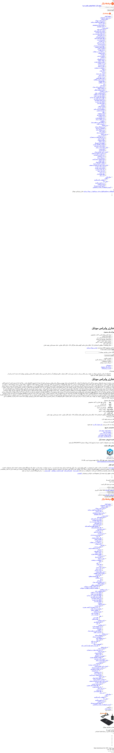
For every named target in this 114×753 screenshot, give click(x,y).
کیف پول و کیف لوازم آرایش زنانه (89, 645)
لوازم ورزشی (101, 135)
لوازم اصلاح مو (101, 115)
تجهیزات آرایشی (101, 110)
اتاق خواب (102, 70)
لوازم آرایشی (101, 106)
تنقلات (106, 178)
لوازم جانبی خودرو (100, 166)
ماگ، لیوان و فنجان (100, 47)
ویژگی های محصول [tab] (106, 367)
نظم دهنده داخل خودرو (92, 685)
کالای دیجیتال (104, 19)
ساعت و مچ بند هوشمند (99, 25)
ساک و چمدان (101, 140)
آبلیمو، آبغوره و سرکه (99, 185)
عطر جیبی (95, 617)
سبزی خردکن (101, 76)
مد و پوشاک (105, 125)
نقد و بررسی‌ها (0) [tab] (106, 368)
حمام (103, 69)
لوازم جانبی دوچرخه (99, 146)
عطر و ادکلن (95, 619)
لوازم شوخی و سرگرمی (98, 159)
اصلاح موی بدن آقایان (99, 94)
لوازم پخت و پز (101, 39)
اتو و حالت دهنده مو (100, 100)
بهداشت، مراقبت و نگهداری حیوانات (89, 588)
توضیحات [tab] (108, 365)
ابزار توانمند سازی (100, 118)
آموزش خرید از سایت (105, 433)
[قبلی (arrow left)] (113, 752)
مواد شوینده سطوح (93, 576)
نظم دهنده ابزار (101, 174)
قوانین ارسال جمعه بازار (104, 435)
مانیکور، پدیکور (94, 610)
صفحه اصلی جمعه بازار (105, 430)
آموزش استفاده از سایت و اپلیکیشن (102, 187)
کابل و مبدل (102, 23)
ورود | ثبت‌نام (110, 10)
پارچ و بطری (101, 50)
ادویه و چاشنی (101, 184)
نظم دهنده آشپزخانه (100, 38)
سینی (97, 536)
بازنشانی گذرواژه (109, 490)
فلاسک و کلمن (101, 48)
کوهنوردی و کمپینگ (100, 143)
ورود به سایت (110, 491)
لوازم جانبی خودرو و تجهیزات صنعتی (98, 165)
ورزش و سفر (104, 134)
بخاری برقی (102, 75)
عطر (103, 112)
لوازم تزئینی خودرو (100, 168)
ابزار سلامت (101, 116)
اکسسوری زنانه (101, 132)
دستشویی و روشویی (99, 67)
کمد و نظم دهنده (100, 78)
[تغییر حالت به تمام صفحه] (111, 751)
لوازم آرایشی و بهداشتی (57, 470)
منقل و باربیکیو (101, 42)
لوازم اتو (102, 85)
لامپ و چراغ (101, 65)
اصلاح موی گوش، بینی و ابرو (97, 97)
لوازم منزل (105, 28)
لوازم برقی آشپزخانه (99, 31)
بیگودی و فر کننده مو (99, 98)
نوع (113, 349)
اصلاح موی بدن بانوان (99, 96)
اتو (104, 84)
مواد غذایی (108, 177)
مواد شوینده (102, 81)
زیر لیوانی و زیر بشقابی (99, 51)
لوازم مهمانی (101, 53)
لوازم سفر (47, 470)
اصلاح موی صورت (100, 101)
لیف (97, 563)
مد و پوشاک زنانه (100, 129)
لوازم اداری (102, 150)
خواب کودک (102, 160)
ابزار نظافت (102, 82)
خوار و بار (105, 181)
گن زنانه (93, 642)
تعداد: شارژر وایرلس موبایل (107, 352)
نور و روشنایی (101, 63)
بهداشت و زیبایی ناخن (99, 109)
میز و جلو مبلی (101, 59)
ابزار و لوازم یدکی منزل (99, 87)
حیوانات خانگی (101, 88)
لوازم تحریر (102, 149)
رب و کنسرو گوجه (100, 183)
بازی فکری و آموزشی (99, 155)
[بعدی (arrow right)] (111, 752)
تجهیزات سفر (101, 138)
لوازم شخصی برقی (100, 93)
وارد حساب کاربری (97, 424)
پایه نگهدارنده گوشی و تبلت (98, 22)
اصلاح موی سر (101, 103)
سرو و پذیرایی (101, 44)
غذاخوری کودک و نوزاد (99, 163)
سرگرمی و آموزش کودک (98, 153)
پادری (103, 72)
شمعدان (103, 57)
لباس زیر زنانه (94, 641)
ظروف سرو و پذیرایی (99, 45)
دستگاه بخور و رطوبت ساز (98, 122)
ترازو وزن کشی (101, 124)
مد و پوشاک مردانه (100, 126)
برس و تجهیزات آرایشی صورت (90, 607)
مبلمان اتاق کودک (100, 162)
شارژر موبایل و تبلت (89, 191)
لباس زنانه (102, 131)
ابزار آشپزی (102, 41)
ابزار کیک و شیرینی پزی (99, 34)
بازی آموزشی (95, 670)
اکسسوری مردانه (100, 128)
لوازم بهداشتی (101, 113)
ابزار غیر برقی (101, 171)
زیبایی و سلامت (104, 91)
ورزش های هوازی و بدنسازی (97, 137)
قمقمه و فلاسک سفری (99, 144)
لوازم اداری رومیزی (93, 664)
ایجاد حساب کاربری (109, 496)
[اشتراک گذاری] (110, 751)
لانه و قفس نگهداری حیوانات (91, 586)
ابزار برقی (102, 175)
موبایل (104, 191)
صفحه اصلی (108, 16)
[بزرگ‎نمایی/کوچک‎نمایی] (113, 751)
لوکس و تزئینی (101, 56)
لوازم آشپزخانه (101, 29)
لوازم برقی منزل (100, 73)
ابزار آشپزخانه (101, 35)
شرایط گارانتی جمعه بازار (104, 436)
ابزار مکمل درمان (100, 119)
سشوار (103, 104)
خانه (113, 191)
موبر (97, 623)
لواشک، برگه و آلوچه (99, 180)
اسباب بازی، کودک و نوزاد (101, 152)
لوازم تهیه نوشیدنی (100, 32)
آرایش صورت (101, 107)
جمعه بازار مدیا (107, 432)
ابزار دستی (102, 172)
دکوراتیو (103, 54)
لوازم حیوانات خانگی (99, 90)
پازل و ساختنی (101, 156)
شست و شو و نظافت (99, 79)
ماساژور (102, 121)
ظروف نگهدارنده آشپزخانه (91, 526)
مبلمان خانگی (101, 60)
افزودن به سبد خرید (109, 355)
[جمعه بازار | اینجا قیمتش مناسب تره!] (107, 14)
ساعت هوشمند (101, 26)
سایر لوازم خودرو (100, 169)
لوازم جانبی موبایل (100, 20)
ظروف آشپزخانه (100, 36)
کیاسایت (79, 473)
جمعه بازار (111, 467)
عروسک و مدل (101, 157)
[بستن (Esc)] (108, 751)
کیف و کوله (102, 141)
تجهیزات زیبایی (94, 614)
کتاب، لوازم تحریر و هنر (102, 147)
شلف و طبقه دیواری (99, 62)
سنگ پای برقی (94, 613)
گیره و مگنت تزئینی (93, 548)
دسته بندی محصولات (105, 17)
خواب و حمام (101, 66)
